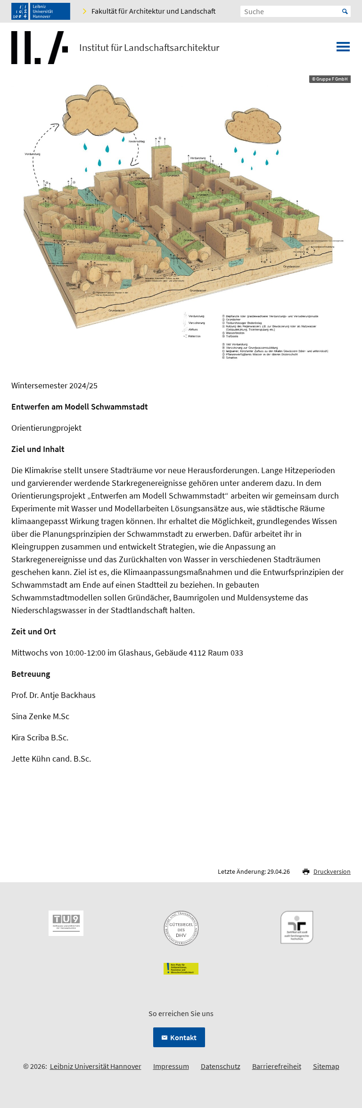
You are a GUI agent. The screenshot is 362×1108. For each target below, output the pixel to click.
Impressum (171, 1066)
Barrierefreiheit (276, 1066)
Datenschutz (220, 1066)
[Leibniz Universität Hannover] (40, 11)
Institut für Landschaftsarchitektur (149, 47)
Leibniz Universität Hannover (95, 1066)
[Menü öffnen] (343, 49)
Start (345, 11)
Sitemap (326, 1066)
